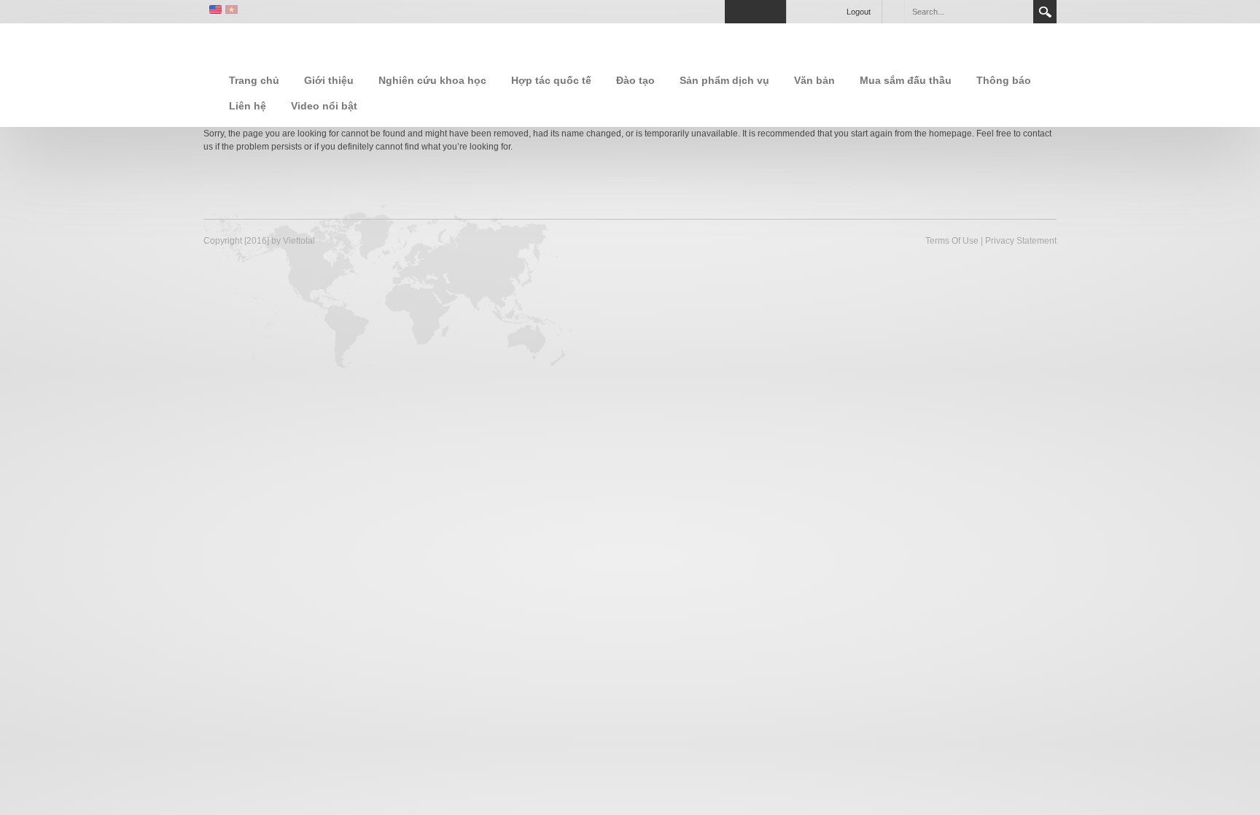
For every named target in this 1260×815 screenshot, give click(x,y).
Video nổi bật (324, 106)
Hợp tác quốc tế (551, 80)
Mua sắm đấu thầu (906, 80)
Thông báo (1003, 80)
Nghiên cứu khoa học (432, 80)
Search (1045, 11)
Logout (859, 11)
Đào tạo (635, 80)
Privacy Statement (1021, 241)
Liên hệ (247, 106)
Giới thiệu (329, 80)
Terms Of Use (952, 241)
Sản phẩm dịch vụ (724, 80)
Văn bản (814, 80)
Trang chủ (254, 80)
